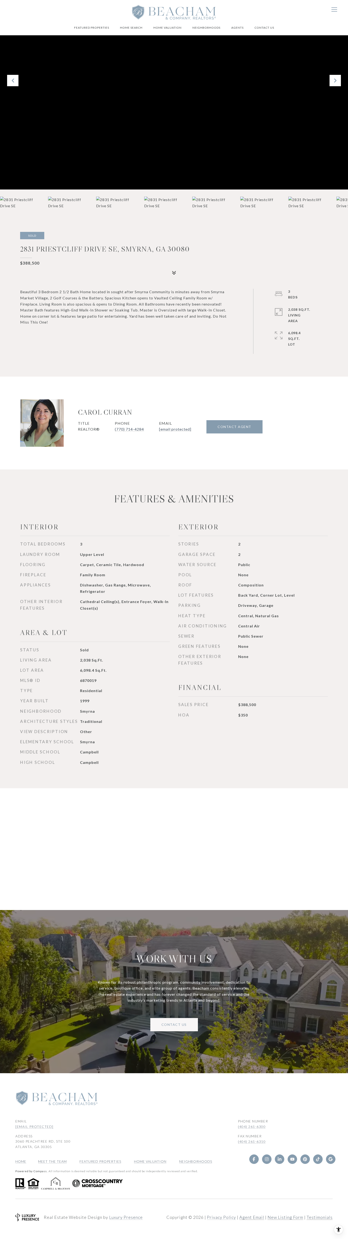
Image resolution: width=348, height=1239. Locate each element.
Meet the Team (52, 1161)
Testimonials (320, 1217)
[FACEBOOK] (254, 1159)
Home (20, 1161)
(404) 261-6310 (252, 1142)
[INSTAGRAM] (266, 1159)
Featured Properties (91, 27)
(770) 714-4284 (129, 429)
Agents (237, 27)
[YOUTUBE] (292, 1159)
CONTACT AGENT (234, 427)
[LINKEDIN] (279, 1159)
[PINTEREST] (305, 1159)
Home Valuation (167, 27)
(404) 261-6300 (252, 1127)
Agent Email (251, 1217)
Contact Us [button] (174, 1025)
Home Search (131, 27)
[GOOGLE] (330, 1159)
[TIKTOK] (317, 1159)
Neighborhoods (206, 27)
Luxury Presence (126, 1217)
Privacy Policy (221, 1217)
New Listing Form (285, 1217)
